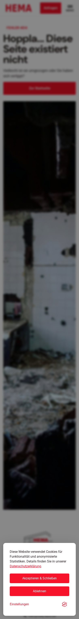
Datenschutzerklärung (25, 566)
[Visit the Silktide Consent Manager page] (64, 604)
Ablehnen (39, 591)
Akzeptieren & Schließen (39, 578)
